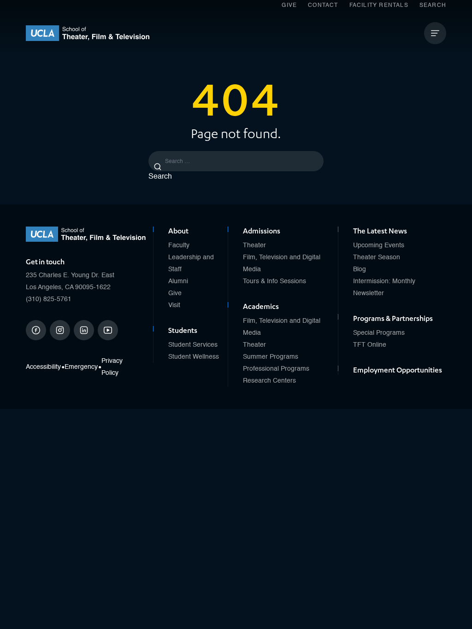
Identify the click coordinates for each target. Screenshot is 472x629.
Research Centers (269, 381)
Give (289, 5)
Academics (261, 306)
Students (182, 330)
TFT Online (369, 345)
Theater (254, 245)
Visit (174, 305)
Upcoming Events (378, 245)
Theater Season (376, 257)
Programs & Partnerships (393, 318)
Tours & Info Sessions (274, 281)
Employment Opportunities (397, 370)
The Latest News (380, 231)
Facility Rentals (378, 5)
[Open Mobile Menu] (435, 33)
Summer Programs (270, 357)
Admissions (261, 231)
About (178, 231)
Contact (323, 5)
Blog (359, 269)
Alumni (178, 281)
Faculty (178, 245)
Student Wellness (193, 357)
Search (432, 5)
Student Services (193, 345)
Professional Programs (276, 369)
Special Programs (379, 333)
